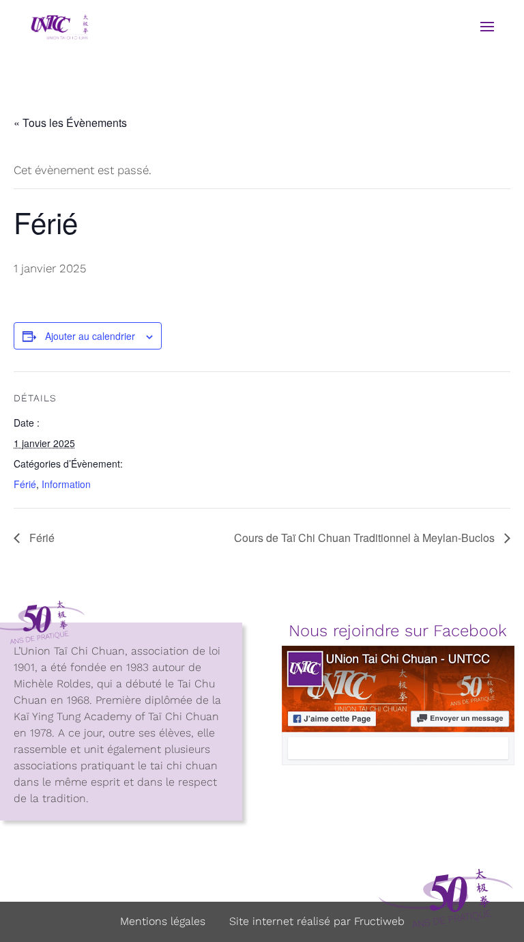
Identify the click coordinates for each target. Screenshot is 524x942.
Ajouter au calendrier (90, 336)
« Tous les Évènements (70, 122)
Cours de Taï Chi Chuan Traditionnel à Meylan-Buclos (365, 537)
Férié (25, 484)
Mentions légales (162, 921)
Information (66, 484)
